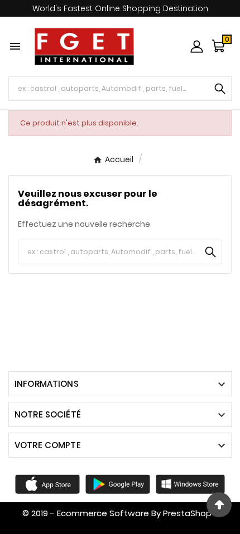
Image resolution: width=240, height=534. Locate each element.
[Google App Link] (117, 483)
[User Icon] (196, 46)
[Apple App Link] (47, 483)
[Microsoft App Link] (190, 483)
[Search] (219, 88)
